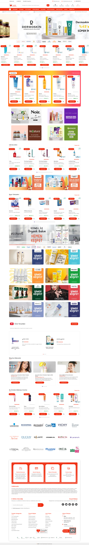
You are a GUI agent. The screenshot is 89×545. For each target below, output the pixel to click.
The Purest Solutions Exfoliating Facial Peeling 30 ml (44, 163)
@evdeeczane (56, 1)
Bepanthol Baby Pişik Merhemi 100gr (70, 59)
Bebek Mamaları (15, 519)
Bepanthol (68, 56)
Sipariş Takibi (48, 524)
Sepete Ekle (5, 64)
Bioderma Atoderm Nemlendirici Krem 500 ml (31, 59)
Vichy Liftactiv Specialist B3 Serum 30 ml (14, 163)
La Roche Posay (82, 56)
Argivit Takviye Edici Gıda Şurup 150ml (50, 348)
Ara (48, 5)
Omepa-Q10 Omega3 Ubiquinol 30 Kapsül (43, 213)
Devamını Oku (15, 382)
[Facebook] (63, 504)
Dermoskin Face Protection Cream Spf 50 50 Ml (57, 59)
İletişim (46, 527)
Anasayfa (47, 516)
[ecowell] (44, 235)
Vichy (10, 161)
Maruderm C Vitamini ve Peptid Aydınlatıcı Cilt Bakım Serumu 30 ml (59, 163)
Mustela (69, 93)
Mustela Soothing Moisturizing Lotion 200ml (73, 96)
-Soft (38, 543)
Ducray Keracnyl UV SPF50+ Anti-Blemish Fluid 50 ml (59, 96)
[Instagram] (73, 504)
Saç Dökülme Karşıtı (15, 530)
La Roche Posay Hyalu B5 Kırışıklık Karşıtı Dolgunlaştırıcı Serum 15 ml (74, 163)
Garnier (55, 406)
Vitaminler (13, 528)
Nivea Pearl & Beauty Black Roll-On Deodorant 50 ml (29, 408)
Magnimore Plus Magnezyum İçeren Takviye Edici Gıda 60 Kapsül (74, 213)
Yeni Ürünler (47, 517)
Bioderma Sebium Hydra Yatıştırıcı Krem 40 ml (18, 59)
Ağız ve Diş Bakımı (50, 9)
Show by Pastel (12, 406)
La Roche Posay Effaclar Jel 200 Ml (15, 96)
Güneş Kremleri (35, 9)
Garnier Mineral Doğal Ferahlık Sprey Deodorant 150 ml (59, 408)
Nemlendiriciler (14, 517)
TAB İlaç (40, 210)
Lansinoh (26, 93)
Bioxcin (40, 93)
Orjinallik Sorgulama (27, 1)
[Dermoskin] (44, 26)
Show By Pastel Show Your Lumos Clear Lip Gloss (14, 408)
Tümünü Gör (71, 9)
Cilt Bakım (21, 9)
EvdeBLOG (19, 1)
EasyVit (55, 210)
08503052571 (78, 1)
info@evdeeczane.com (67, 1)
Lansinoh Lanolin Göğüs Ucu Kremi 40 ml (15, 348)
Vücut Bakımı (28, 9)
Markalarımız (47, 525)
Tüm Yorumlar (74, 323)
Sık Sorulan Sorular (32, 527)
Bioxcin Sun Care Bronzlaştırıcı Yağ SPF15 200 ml (44, 96)
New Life (11, 210)
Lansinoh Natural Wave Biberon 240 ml (29, 96)
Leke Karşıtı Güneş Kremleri (17, 524)
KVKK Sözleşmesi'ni (16, 508)
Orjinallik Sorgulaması (32, 525)
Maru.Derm (56, 161)
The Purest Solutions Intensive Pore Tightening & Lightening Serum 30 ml (29, 163)
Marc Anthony (41, 406)
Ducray (55, 93)
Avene (41, 56)
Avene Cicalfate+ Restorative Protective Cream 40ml (44, 59)
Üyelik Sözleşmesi (31, 517)
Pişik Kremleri (14, 521)
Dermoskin (55, 56)
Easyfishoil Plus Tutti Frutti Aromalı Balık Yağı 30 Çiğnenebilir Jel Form (59, 213)
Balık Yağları (14, 525)
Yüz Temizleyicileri (15, 516)
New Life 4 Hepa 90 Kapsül (14, 212)
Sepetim (47, 522)
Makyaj (65, 9)
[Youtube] (69, 504)
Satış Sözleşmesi (31, 519)
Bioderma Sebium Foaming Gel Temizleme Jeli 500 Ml (5, 59)
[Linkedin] (76, 504)
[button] (40, 67)
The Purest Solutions (28, 161)
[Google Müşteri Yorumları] (42, 533)
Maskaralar (14, 527)
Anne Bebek (15, 9)
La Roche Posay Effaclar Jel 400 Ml (82, 59)
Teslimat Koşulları (31, 516)
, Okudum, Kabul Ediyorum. (21, 508)
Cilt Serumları (14, 522)
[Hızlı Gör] (20, 101)
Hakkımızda (11, 1)
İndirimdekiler (48, 519)
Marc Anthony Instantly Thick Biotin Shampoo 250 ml (44, 408)
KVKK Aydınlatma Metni (33, 524)
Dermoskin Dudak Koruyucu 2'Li (74, 408)
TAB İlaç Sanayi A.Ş (28, 210)
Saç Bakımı (43, 9)
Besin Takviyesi (59, 9)
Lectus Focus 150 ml (28, 212)
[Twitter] (66, 504)
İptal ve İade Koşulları (32, 521)
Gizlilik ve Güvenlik (32, 522)
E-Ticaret (40, 543)
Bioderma (3, 56)
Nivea (25, 406)
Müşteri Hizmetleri (48, 521)
